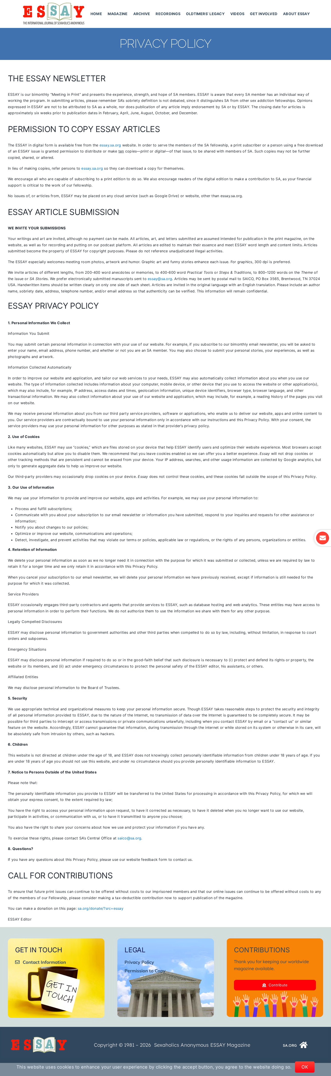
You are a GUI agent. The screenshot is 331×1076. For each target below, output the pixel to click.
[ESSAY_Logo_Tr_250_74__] (39, 1038)
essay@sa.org (160, 278)
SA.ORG (290, 1045)
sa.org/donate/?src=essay (100, 908)
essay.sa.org (110, 145)
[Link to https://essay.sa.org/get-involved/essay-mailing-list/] (322, 538)
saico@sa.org (129, 838)
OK (305, 1067)
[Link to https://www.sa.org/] (304, 1045)
